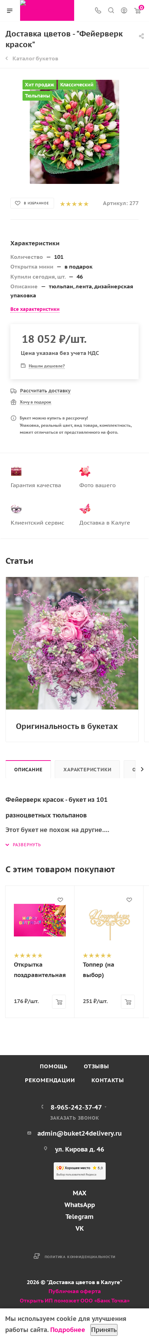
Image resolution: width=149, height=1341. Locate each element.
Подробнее (67, 1330)
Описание (28, 769)
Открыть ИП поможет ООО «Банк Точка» (75, 1300)
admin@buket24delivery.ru (79, 1133)
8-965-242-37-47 (76, 1107)
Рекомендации (50, 1080)
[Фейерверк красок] (74, 132)
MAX (79, 1193)
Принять (104, 1330)
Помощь (54, 1066)
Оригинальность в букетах (67, 726)
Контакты (107, 1080)
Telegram (79, 1217)
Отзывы (96, 1066)
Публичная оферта (75, 1291)
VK (80, 1228)
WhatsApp (79, 1205)
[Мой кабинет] (124, 11)
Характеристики (87, 769)
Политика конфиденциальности (80, 1257)
